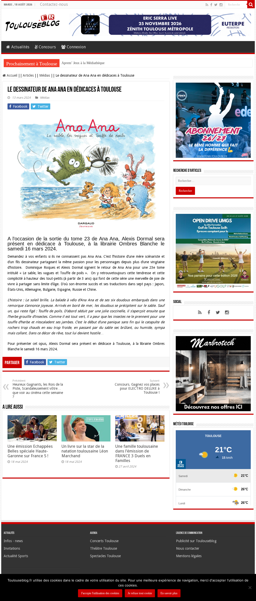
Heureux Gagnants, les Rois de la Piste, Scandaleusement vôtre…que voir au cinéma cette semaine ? (37, 389)
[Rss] (207, 5)
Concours (47, 47)
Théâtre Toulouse (103, 548)
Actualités (20, 47)
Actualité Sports (16, 556)
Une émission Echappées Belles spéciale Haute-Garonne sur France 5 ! (30, 451)
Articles (28, 75)
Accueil (11, 75)
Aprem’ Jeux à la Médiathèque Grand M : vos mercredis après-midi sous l (114, 63)
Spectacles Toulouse (105, 556)
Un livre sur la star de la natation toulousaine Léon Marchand (85, 451)
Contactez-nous (54, 4)
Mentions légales (189, 556)
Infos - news (13, 541)
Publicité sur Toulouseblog (196, 541)
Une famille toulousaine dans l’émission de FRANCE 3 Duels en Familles (136, 453)
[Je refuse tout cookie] (249, 587)
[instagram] (221, 5)
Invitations (12, 548)
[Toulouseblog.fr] (32, 22)
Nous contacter (187, 548)
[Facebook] (211, 5)
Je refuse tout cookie (140, 593)
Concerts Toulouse (104, 541)
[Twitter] (216, 5)
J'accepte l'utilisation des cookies (100, 593)
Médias (44, 75)
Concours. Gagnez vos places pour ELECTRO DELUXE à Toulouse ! (137, 386)
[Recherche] (251, 4)
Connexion (76, 47)
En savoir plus (169, 593)
